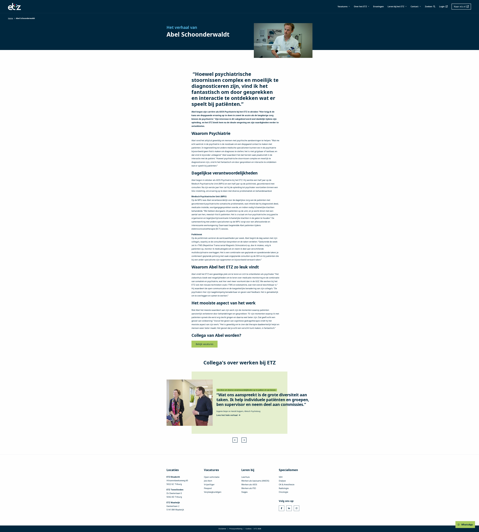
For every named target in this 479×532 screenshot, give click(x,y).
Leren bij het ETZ (396, 6)
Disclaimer (222, 529)
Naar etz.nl (460, 6)
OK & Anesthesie (286, 484)
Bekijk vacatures (204, 344)
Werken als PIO (248, 488)
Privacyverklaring (235, 529)
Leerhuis (245, 477)
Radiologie (284, 488)
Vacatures (343, 6)
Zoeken (428, 6)
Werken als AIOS (249, 484)
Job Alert (208, 480)
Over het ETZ (360, 6)
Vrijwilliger (209, 484)
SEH (281, 477)
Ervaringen (378, 6)
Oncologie (283, 492)
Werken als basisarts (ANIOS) (255, 480)
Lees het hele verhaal (227, 415)
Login (442, 6)
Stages (244, 492)
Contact (415, 6)
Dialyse (282, 480)
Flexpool (208, 488)
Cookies (248, 529)
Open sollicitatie (211, 477)
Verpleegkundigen (212, 492)
